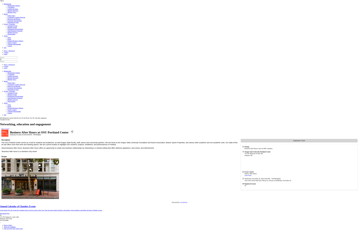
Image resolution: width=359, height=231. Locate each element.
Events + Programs (9, 24)
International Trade (13, 22)
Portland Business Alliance (15, 41)
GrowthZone (183, 202)
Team (9, 37)
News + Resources (9, 51)
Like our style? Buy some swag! (13, 228)
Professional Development (15, 29)
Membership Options (13, 5)
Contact (6, 52)
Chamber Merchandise (14, 44)
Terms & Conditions (10, 227)
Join (5, 47)
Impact (6, 14)
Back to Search (5, 129)
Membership (7, 4)
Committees (10, 7)
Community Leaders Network (16, 17)
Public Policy (11, 16)
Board (9, 39)
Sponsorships (11, 34)
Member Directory (12, 10)
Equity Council (11, 42)
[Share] (72, 132)
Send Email (248, 175)
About (5, 36)
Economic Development (14, 21)
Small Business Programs (14, 31)
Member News (11, 12)
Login (5, 54)
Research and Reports (13, 19)
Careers (9, 46)
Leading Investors (12, 9)
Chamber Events (12, 26)
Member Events (12, 27)
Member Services (12, 32)
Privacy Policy (8, 225)
